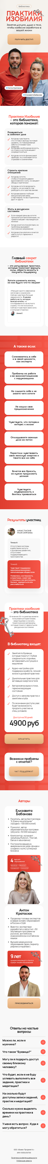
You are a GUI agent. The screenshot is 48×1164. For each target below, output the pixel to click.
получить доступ (24, 39)
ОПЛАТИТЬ (24, 739)
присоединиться (24, 1003)
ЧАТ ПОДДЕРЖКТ (24, 771)
